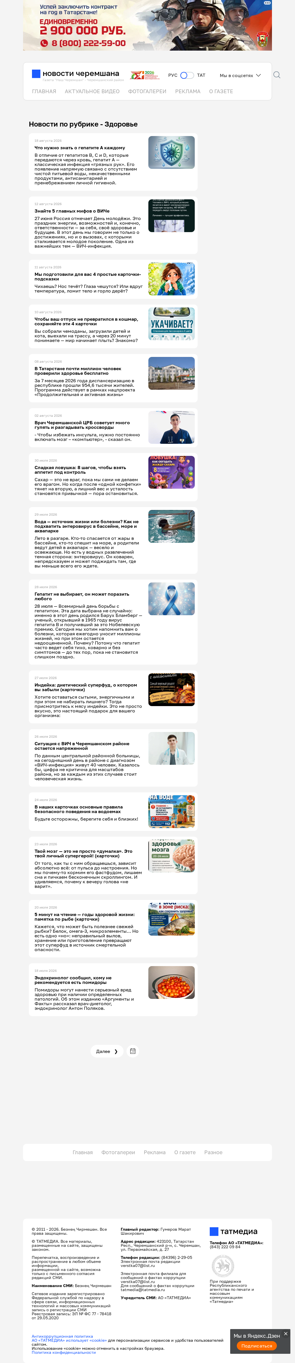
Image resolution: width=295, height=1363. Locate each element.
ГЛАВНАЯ (44, 91)
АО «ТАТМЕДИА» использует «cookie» (69, 1340)
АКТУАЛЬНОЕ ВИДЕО (92, 91)
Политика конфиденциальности (64, 1352)
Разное (213, 1152)
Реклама (155, 1152)
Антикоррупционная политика (62, 1336)
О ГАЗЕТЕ (221, 91)
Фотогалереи (118, 1152)
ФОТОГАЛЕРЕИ (147, 91)
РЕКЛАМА (188, 91)
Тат (201, 75)
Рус (172, 75)
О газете (185, 1152)
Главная (83, 1152)
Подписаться (257, 1346)
